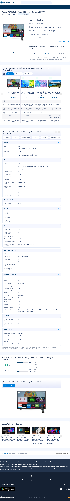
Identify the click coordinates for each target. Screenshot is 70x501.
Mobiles (2, 7)
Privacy (43, 480)
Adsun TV (6, 453)
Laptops (11, 7)
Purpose (31, 480)
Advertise (37, 480)
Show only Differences (55, 68)
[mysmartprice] (7, 2)
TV (18, 7)
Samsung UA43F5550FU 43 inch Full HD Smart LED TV (27, 92)
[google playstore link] (8, 491)
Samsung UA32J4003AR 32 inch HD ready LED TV (54, 92)
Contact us (19, 480)
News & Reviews (37, 7)
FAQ (52, 480)
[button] (22, 2)
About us (25, 480)
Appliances (26, 7)
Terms (48, 480)
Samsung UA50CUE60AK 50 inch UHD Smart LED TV (41, 93)
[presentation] (56, 132)
